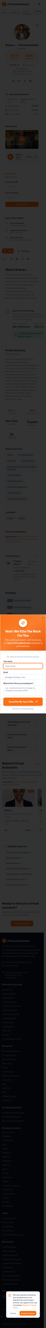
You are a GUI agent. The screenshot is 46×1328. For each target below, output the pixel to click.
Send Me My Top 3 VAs (21, 701)
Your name (7, 661)
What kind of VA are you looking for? (18, 683)
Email (5, 672)
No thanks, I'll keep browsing (23, 709)
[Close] (43, 618)
